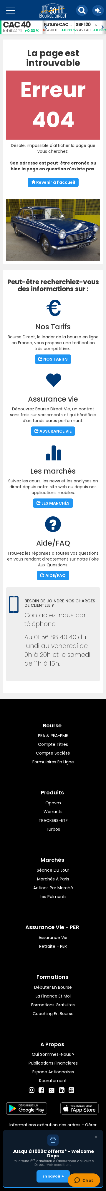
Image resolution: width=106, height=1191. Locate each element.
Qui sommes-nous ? (53, 1054)
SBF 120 (83, 24)
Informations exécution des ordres (44, 1125)
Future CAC (56, 24)
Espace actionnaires (53, 1072)
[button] (82, 10)
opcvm (53, 803)
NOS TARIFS (55, 359)
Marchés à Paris (53, 879)
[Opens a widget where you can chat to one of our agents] (83, 1180)
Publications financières (53, 1063)
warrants (53, 812)
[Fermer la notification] (96, 1137)
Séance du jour (53, 870)
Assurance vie (53, 937)
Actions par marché (53, 888)
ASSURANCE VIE (55, 431)
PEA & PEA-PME (53, 735)
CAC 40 (16, 24)
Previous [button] (45, 27)
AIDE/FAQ (55, 575)
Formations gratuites (53, 1005)
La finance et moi (53, 996)
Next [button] (103, 27)
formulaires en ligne (53, 762)
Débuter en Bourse (53, 987)
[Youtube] (71, 1090)
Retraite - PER (53, 946)
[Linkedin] (61, 1090)
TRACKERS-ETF (53, 820)
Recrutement (53, 1081)
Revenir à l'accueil (55, 182)
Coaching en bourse (53, 1014)
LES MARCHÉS (55, 503)
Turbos (53, 829)
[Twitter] (51, 1089)
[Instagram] (31, 1090)
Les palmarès (53, 896)
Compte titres (53, 744)
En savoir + (53, 1176)
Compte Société (53, 753)
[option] (58, 27)
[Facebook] (41, 1090)
